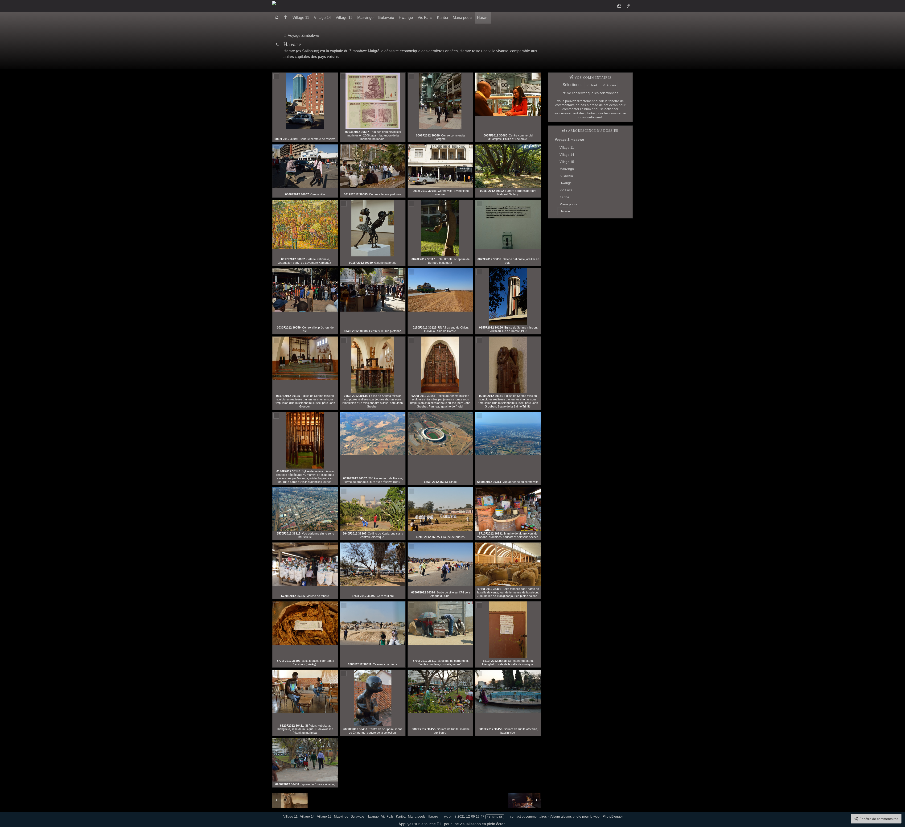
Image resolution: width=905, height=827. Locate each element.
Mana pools (462, 18)
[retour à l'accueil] (276, 18)
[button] (7, 819)
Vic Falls (425, 18)
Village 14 (322, 18)
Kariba (442, 18)
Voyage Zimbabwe (303, 35)
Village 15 (344, 18)
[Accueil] (274, 3)
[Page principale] (285, 18)
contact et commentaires (528, 816)
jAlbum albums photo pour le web (575, 816)
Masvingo (365, 18)
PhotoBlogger (613, 816)
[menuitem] (276, 18)
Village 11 (300, 18)
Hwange (406, 18)
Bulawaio (386, 18)
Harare (483, 18)
